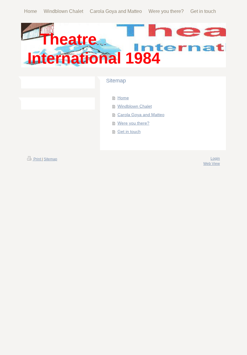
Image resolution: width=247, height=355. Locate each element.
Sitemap (50, 159)
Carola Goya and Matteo (140, 114)
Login (215, 158)
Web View (211, 164)
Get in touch (129, 131)
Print (37, 159)
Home (123, 97)
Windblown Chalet (134, 106)
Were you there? (133, 123)
